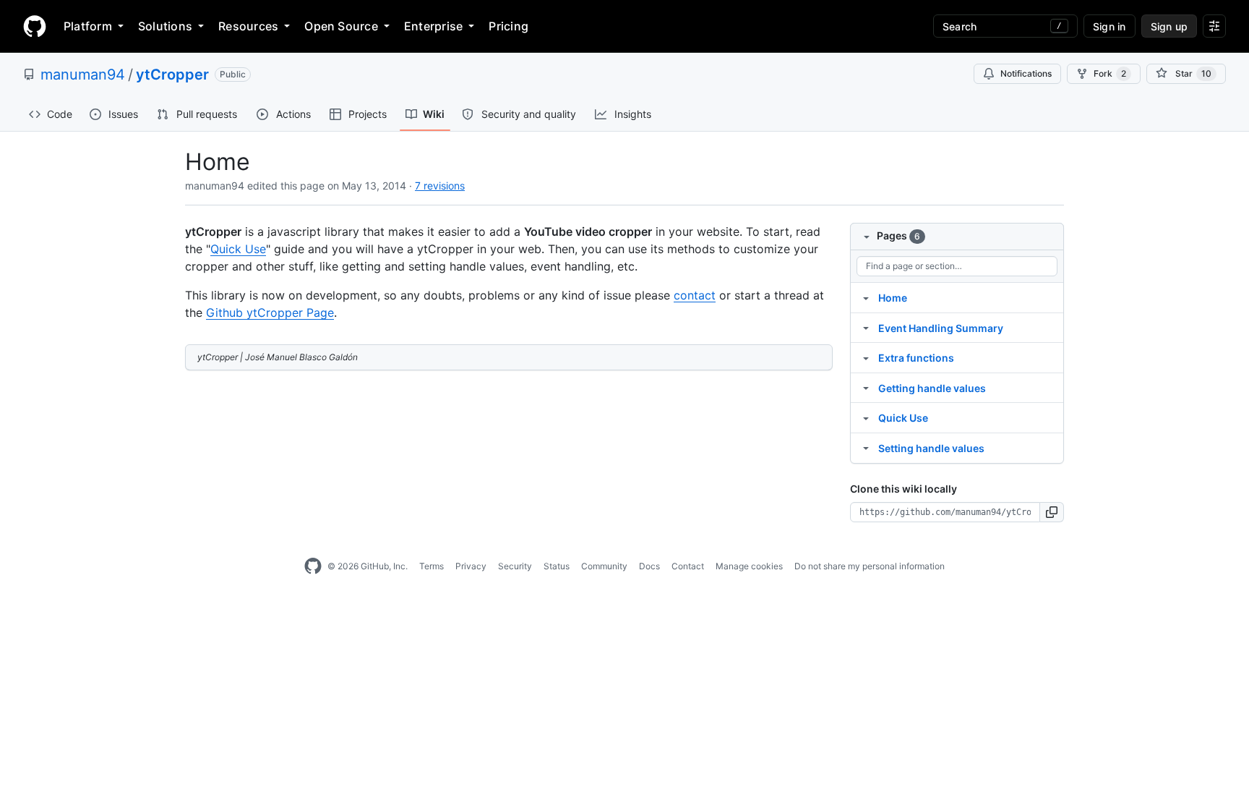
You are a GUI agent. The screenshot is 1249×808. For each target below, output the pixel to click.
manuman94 (82, 74)
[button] (1052, 512)
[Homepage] (34, 26)
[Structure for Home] (866, 297)
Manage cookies (749, 566)
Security (515, 566)
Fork (1110, 73)
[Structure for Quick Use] (866, 417)
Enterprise (433, 26)
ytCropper (172, 74)
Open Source (341, 26)
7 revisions (440, 185)
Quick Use (238, 249)
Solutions (165, 26)
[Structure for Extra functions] (866, 357)
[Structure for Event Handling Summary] (866, 327)
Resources (248, 26)
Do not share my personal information (869, 566)
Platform (88, 26)
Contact (687, 566)
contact (695, 295)
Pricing (508, 26)
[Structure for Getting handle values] (866, 387)
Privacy (470, 566)
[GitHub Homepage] (313, 566)
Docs (649, 566)
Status (557, 566)
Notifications (1026, 73)
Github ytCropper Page (270, 312)
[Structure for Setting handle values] (866, 447)
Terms (431, 566)
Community (604, 566)
